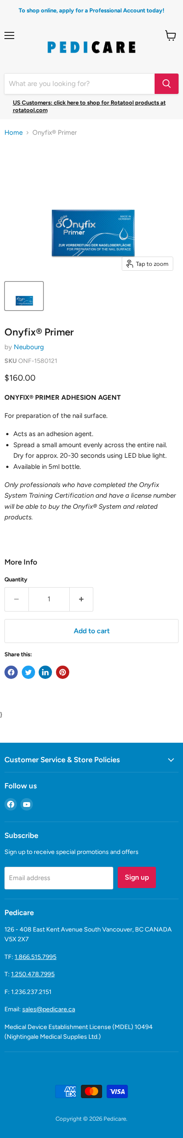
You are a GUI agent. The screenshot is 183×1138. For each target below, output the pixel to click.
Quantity (16, 579)
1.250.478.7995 (33, 974)
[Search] (167, 84)
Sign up (137, 877)
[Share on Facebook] (11, 672)
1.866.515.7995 (35, 957)
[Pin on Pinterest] (62, 672)
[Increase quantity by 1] (82, 599)
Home (13, 132)
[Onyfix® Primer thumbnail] (24, 296)
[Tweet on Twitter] (28, 672)
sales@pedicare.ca (48, 1009)
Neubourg (29, 347)
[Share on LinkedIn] (45, 672)
